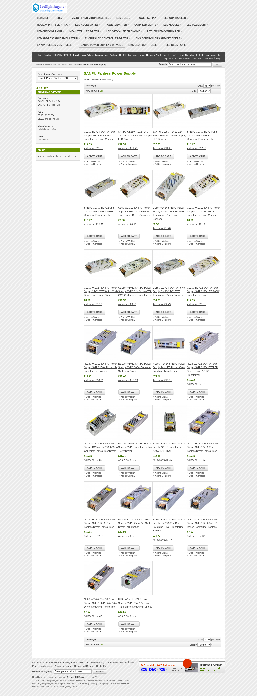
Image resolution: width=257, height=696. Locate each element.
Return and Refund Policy (91, 662)
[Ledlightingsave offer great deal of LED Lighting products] (49, 8)
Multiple (41, 139)
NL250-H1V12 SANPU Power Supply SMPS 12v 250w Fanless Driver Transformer (100, 523)
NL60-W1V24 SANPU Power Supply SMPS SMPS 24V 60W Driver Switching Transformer (100, 603)
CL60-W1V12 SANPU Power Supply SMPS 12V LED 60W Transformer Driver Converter (134, 211)
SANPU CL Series (46, 101)
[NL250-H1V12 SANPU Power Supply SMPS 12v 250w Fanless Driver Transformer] (101, 498)
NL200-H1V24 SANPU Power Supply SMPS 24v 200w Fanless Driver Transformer (203, 447)
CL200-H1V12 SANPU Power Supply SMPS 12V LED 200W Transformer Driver (203, 291)
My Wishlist (184, 58)
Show (200, 86)
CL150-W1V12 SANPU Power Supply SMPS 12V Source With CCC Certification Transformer (135, 291)
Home (38, 64)
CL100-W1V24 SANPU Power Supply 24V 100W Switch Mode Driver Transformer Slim (101, 291)
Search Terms (45, 666)
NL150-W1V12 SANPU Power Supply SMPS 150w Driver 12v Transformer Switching (100, 367)
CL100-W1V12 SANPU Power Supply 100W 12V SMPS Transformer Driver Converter (203, 211)
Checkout (208, 58)
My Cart (197, 58)
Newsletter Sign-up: (42, 671)
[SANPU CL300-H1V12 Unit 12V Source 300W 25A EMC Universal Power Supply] (101, 187)
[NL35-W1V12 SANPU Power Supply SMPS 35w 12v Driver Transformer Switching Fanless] (135, 578)
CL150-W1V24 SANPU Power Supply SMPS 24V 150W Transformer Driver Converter (169, 291)
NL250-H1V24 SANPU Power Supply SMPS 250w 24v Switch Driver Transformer (135, 523)
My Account (170, 58)
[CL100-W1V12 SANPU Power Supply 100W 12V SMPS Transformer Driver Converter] (204, 187)
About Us (36, 662)
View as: (89, 91)
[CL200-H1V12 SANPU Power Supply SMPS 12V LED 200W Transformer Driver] (204, 266)
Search (163, 64)
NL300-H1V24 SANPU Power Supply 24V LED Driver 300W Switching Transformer (169, 367)
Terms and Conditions (117, 662)
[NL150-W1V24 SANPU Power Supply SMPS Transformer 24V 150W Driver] (135, 422)
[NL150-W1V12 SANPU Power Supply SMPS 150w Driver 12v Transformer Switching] (101, 342)
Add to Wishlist (93, 161)
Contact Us (101, 666)
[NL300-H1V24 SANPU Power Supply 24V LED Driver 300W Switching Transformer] (170, 342)
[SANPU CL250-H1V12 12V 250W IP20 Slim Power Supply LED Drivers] (170, 111)
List (101, 91)
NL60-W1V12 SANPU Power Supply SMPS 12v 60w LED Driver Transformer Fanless (202, 523)
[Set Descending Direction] (212, 91)
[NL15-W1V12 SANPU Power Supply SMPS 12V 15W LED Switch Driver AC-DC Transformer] (204, 342)
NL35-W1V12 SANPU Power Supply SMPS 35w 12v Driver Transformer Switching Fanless (135, 603)
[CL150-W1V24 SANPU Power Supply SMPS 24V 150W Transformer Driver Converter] (170, 266)
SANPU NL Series (46, 105)
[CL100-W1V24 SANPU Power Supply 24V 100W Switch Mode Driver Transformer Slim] (101, 266)
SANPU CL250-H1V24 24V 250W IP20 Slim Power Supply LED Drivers (135, 135)
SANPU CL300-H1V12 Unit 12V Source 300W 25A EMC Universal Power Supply (99, 211)
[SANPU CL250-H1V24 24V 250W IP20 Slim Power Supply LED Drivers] (135, 111)
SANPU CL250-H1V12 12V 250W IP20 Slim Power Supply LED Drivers (169, 135)
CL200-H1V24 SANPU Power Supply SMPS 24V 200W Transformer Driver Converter (100, 135)
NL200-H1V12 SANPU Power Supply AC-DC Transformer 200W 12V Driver (169, 447)
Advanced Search (63, 666)
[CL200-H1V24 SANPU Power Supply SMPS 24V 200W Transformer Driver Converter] (101, 111)
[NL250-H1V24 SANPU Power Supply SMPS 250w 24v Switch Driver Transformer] (135, 498)
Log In (219, 58)
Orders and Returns (84, 666)
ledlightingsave (45, 129)
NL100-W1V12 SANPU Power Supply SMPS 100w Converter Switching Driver (134, 367)
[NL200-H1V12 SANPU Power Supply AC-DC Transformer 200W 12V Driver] (170, 422)
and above (46, 119)
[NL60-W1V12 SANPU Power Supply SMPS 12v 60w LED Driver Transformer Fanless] (204, 498)
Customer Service (52, 662)
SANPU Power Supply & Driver (57, 64)
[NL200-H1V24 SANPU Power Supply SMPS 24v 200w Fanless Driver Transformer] (204, 422)
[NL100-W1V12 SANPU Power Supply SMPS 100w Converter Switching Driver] (135, 342)
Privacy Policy (70, 662)
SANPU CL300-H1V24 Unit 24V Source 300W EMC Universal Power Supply (202, 135)
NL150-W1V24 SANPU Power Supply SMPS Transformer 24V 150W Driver (135, 447)
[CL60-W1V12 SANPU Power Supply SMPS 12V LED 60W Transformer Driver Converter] (135, 187)
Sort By (193, 91)
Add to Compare (94, 164)
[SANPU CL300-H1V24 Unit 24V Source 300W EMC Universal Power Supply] (204, 111)
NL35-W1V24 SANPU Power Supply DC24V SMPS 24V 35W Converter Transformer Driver (101, 447)
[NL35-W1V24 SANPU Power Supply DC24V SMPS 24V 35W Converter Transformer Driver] (101, 422)
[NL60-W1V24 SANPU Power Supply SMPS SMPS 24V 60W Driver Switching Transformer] (101, 578)
